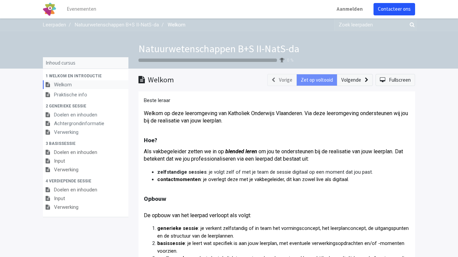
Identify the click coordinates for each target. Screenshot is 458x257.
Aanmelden (350, 9)
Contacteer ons (394, 9)
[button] (85, 76)
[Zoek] (410, 25)
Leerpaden (54, 25)
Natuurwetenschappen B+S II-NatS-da (218, 48)
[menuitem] (81, 9)
